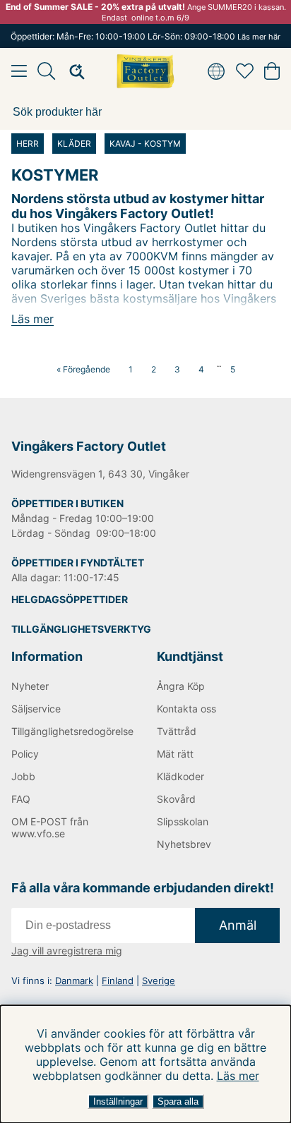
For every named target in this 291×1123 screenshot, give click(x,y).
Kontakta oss (186, 709)
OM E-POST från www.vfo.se (49, 827)
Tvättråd (176, 731)
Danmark (74, 980)
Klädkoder (180, 776)
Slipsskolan (182, 821)
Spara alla (178, 1101)
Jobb (23, 776)
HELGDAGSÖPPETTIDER (69, 599)
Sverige (158, 980)
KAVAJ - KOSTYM (145, 143)
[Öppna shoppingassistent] (72, 71)
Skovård (176, 799)
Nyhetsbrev (184, 844)
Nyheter (30, 686)
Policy (25, 754)
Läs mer (238, 1076)
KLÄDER (74, 143)
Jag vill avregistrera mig (66, 951)
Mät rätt (175, 754)
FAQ (20, 799)
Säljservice (36, 709)
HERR (27, 143)
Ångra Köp (181, 686)
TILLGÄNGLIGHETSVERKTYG (81, 629)
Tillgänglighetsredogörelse (72, 731)
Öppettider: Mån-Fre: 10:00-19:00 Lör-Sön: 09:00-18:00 (145, 36)
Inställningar (118, 1101)
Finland (117, 980)
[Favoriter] (245, 71)
